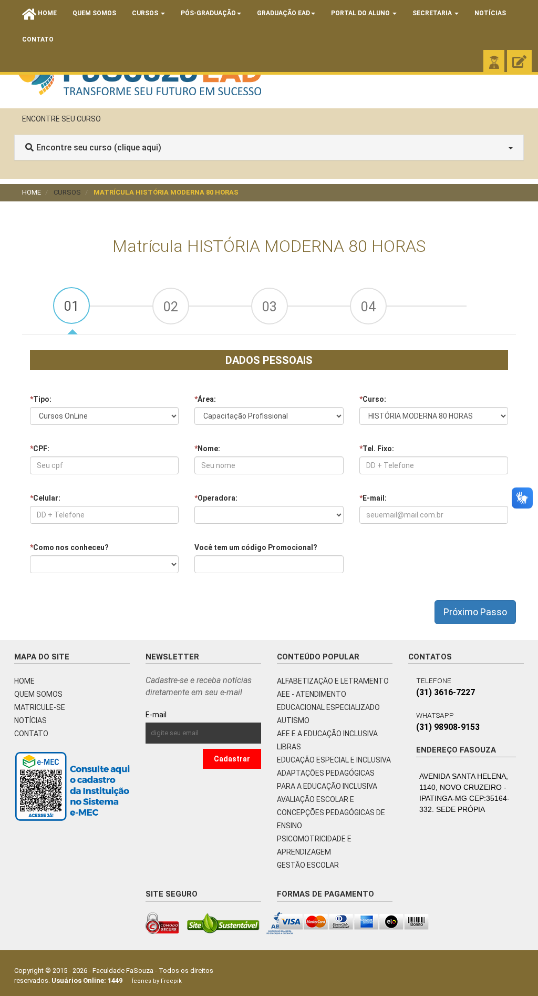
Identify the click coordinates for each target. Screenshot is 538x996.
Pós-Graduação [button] (208, 13)
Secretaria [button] (432, 13)
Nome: (207, 448)
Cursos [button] (146, 13)
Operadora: (215, 498)
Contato (38, 39)
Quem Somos (94, 13)
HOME (24, 681)
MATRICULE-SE (39, 707)
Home (31, 192)
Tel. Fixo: (376, 448)
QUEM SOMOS (38, 694)
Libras (289, 747)
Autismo (293, 720)
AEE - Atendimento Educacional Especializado (328, 701)
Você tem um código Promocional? (255, 547)
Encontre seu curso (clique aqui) (98, 148)
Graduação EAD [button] (283, 13)
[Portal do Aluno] (493, 62)
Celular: (45, 498)
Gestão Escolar (308, 865)
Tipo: (40, 399)
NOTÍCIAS (30, 720)
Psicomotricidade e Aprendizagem (314, 845)
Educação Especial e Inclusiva (334, 760)
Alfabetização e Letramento (333, 681)
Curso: (372, 399)
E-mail (180, 714)
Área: (205, 399)
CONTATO (31, 733)
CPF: (39, 448)
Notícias (490, 13)
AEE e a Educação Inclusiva (327, 733)
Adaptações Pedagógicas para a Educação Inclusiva (327, 779)
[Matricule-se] (519, 62)
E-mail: (373, 498)
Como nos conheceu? (69, 547)
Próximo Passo (475, 611)
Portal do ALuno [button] (361, 13)
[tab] (71, 305)
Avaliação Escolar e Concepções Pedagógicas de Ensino (331, 812)
